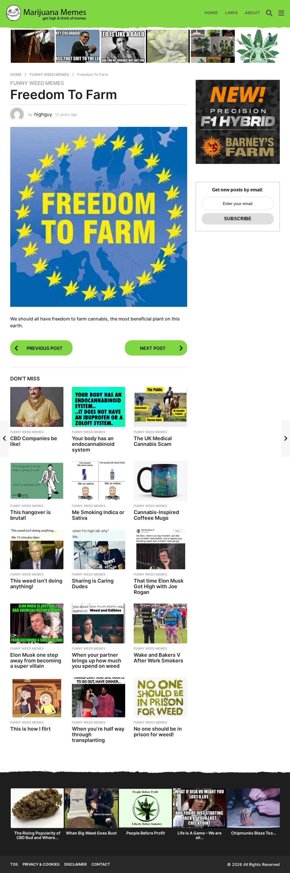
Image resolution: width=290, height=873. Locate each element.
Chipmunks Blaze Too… (253, 833)
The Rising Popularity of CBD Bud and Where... (37, 835)
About (252, 12)
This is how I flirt (30, 729)
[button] (269, 12)
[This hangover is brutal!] (36, 481)
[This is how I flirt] (36, 697)
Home (211, 12)
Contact (100, 864)
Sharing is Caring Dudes (93, 583)
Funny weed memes (37, 83)
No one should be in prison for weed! (158, 731)
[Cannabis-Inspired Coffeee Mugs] (160, 481)
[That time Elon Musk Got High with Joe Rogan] (160, 549)
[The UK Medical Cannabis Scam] (160, 407)
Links (231, 12)
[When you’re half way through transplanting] (98, 697)
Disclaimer (75, 864)
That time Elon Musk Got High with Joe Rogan (159, 586)
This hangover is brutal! (30, 515)
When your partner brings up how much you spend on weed (96, 660)
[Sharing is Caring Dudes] (98, 549)
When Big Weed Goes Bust (91, 833)
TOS (14, 864)
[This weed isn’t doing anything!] (36, 549)
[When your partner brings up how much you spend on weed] (98, 623)
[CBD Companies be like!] (36, 407)
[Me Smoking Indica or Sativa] (98, 481)
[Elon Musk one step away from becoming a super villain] (36, 623)
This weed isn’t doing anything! (36, 583)
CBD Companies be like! (33, 441)
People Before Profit (145, 833)
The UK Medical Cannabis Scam (153, 441)
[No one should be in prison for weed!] (160, 697)
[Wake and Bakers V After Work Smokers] (160, 623)
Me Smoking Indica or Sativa (98, 515)
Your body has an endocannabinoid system (93, 444)
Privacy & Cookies (41, 864)
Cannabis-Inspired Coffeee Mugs (156, 515)
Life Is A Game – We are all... (199, 835)
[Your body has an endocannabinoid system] (98, 407)
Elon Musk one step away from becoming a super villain (35, 660)
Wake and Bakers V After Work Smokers (158, 658)
